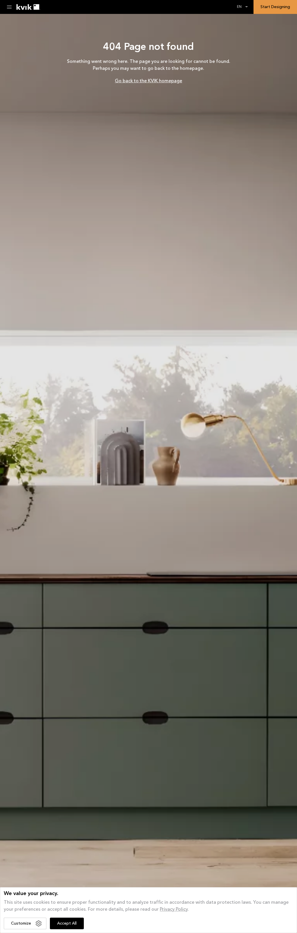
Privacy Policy (174, 909)
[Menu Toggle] (9, 6)
